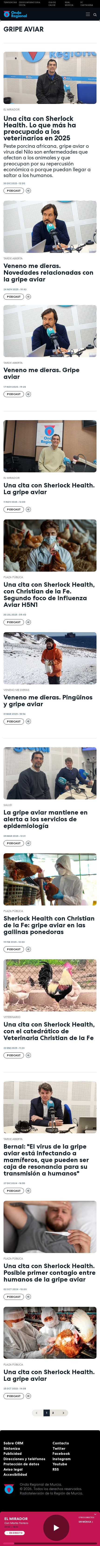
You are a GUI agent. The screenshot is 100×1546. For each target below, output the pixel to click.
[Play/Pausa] (56, 1528)
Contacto (61, 1443)
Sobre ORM (13, 1443)
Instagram (62, 1459)
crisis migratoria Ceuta (29, 3)
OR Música (85, 1521)
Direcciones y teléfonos (24, 1459)
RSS (56, 1469)
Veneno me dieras (16, 690)
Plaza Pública (13, 577)
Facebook (61, 1453)
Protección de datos (21, 1464)
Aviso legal (13, 1469)
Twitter (59, 1448)
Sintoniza (11, 1448)
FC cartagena (86, 3)
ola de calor (52, 3)
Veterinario (11, 1017)
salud (7, 805)
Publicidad (12, 1453)
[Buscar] (93, 14)
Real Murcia (69, 3)
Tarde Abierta (13, 258)
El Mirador (11, 109)
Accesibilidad (15, 1474)
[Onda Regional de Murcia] (15, 14)
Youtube (60, 1464)
